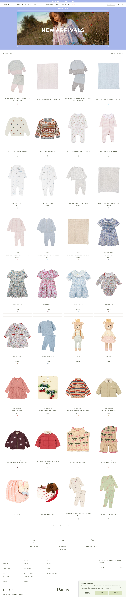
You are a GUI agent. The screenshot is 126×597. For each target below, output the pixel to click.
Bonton (17, 148)
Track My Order (52, 573)
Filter (9, 53)
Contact (49, 563)
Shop (58, 8)
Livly (17, 97)
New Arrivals (65, 8)
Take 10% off (28, 565)
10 (68, 525)
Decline (116, 592)
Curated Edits (65, 4)
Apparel (5, 563)
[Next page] (72, 525)
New (18, 4)
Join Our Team (28, 576)
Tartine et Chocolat (78, 148)
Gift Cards (6, 576)
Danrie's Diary (28, 573)
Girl (23, 4)
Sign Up (54, 1)
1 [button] (53, 525)
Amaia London (108, 304)
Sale (73, 4)
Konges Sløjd (17, 408)
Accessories (49, 4)
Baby (34, 4)
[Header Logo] (6, 4)
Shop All (5, 581)
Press (26, 581)
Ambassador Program (31, 579)
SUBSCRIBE (121, 567)
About (26, 563)
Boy (29, 4)
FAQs (48, 568)
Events (26, 571)
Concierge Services (9, 579)
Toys (41, 4)
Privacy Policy (109, 588)
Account (49, 565)
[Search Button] (114, 4)
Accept (101, 592)
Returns (49, 571)
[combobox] (110, 4)
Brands (5, 573)
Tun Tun (78, 356)
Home (57, 4)
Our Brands (27, 568)
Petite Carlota (108, 252)
